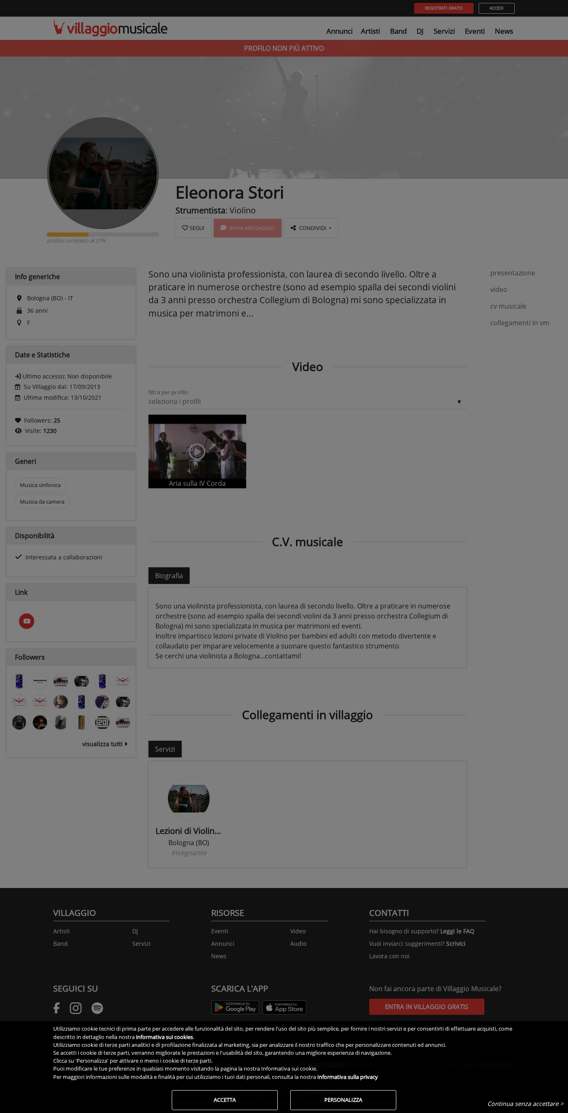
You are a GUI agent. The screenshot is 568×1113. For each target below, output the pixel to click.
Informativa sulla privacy (347, 1077)
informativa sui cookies (164, 1037)
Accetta (225, 1099)
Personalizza (343, 1099)
